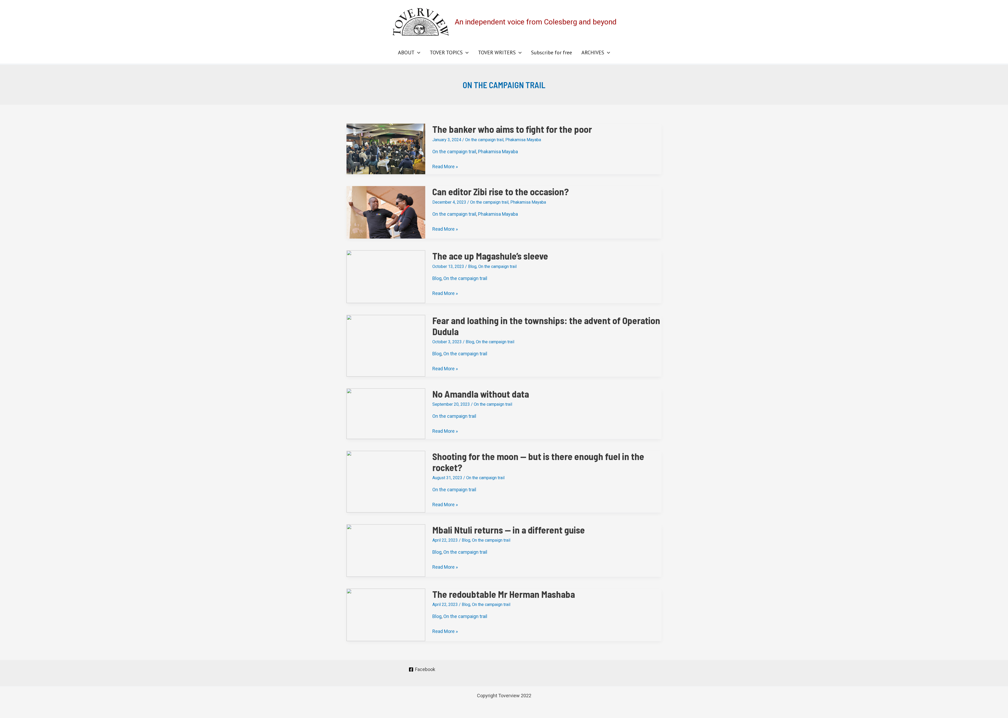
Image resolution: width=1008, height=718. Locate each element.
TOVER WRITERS (497, 52)
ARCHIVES (592, 52)
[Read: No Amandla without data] (385, 413)
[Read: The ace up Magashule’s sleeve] (385, 276)
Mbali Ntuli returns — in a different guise (508, 529)
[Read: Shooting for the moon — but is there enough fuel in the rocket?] (385, 481)
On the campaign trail (484, 139)
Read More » (445, 167)
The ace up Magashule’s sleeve (490, 255)
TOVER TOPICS (446, 52)
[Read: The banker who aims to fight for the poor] (385, 148)
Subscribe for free (551, 52)
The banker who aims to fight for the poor (512, 129)
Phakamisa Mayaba (523, 139)
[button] (417, 52)
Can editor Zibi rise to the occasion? (500, 191)
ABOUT (406, 52)
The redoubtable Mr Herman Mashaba (503, 594)
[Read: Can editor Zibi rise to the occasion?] (385, 212)
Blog (472, 266)
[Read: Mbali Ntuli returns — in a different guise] (385, 550)
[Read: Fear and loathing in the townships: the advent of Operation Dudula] (385, 345)
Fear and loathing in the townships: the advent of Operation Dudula (546, 326)
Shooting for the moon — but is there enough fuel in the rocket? (538, 462)
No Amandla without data (480, 393)
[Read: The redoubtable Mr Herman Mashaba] (385, 614)
